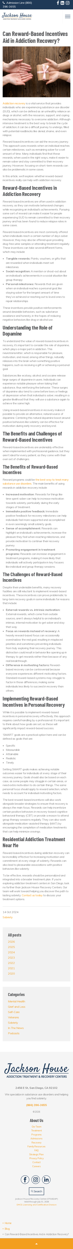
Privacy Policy (36, 1158)
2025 (11, 947)
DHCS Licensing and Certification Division (37, 1204)
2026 (11, 941)
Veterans (13, 1017)
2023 (11, 957)
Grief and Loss (16, 1006)
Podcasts (13, 1033)
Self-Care (13, 1012)
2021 (11, 968)
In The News (16, 1028)
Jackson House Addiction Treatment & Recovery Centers (17, 16)
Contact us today (32, 895)
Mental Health (16, 1001)
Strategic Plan (36, 1154)
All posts (14, 934)
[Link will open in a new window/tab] (58, 3)
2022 (11, 963)
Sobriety (8, 917)
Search (37, 1191)
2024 (11, 952)
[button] (36, 1243)
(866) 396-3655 (36, 1105)
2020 (11, 973)
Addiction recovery (14, 103)
